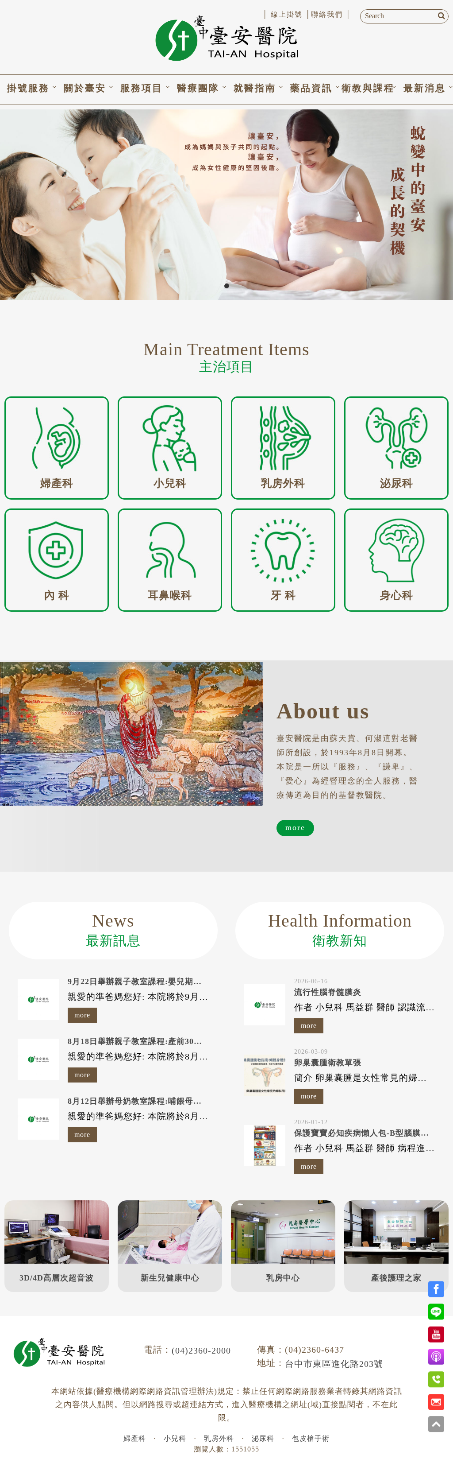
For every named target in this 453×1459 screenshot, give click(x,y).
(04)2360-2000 (201, 1350)
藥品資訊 (311, 88)
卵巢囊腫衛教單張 (327, 1062)
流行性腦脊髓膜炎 (327, 992)
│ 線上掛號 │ (286, 14)
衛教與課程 (368, 88)
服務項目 (141, 88)
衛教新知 (340, 929)
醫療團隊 (198, 88)
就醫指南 (255, 88)
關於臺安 (85, 88)
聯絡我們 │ (331, 14)
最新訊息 (113, 929)
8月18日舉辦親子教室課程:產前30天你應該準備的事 (164, 1041)
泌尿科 (263, 1438)
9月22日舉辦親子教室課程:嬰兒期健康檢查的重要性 (164, 981)
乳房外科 (219, 1438)
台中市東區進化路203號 (334, 1364)
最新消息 (424, 88)
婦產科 (134, 1438)
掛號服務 (28, 88)
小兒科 (175, 1438)
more (295, 827)
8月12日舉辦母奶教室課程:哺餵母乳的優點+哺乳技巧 (166, 1101)
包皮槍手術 (311, 1438)
